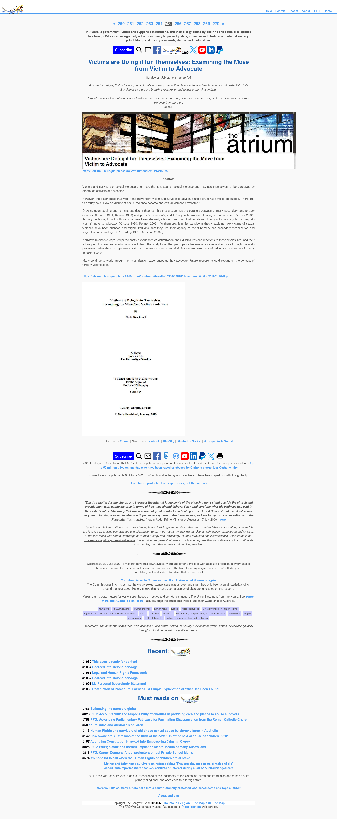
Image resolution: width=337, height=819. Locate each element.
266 (178, 23)
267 (187, 23)
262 (140, 23)
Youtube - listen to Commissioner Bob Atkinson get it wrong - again (168, 580)
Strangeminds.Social (218, 441)
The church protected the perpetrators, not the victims (169, 483)
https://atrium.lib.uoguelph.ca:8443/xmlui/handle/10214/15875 (125, 171)
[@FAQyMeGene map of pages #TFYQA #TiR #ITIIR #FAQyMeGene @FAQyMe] (11, 14)
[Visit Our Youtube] (202, 52)
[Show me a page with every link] (171, 52)
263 (149, 23)
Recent (293, 11)
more (222, 519)
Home (328, 11)
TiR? (317, 11)
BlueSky (168, 441)
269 (206, 23)
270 (216, 23)
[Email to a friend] (148, 52)
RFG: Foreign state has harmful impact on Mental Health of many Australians (148, 746)
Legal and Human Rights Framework (119, 672)
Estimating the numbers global (113, 708)
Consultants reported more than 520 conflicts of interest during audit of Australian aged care (168, 768)
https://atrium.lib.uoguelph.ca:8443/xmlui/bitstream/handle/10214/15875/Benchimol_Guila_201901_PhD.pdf (156, 276)
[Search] (139, 52)
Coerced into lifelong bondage (115, 667)
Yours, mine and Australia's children (116, 724)
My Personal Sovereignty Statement (119, 683)
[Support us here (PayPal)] (220, 52)
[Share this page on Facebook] (157, 52)
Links (268, 11)
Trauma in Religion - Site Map (184, 803)
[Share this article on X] (193, 52)
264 (159, 23)
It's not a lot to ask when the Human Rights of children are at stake (140, 757)
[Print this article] (220, 459)
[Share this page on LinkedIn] (211, 52)
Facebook (153, 441)
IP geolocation (191, 806)
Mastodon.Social (189, 441)
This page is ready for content (114, 661)
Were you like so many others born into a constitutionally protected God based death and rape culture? (168, 788)
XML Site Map (215, 803)
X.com (124, 441)
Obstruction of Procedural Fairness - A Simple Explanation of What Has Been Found (155, 688)
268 (197, 23)
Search (280, 11)
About (306, 11)
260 (121, 23)
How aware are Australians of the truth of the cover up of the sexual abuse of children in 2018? (161, 736)
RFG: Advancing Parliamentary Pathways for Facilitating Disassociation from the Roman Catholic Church (169, 719)
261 (130, 23)
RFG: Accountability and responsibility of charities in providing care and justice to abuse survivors (164, 714)
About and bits (168, 795)
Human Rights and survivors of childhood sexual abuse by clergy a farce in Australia (154, 730)
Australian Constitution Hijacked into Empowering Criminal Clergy (140, 741)
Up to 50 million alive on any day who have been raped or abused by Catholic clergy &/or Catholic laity (177, 465)
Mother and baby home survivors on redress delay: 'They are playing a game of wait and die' (168, 763)
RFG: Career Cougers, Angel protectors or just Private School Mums (141, 752)
